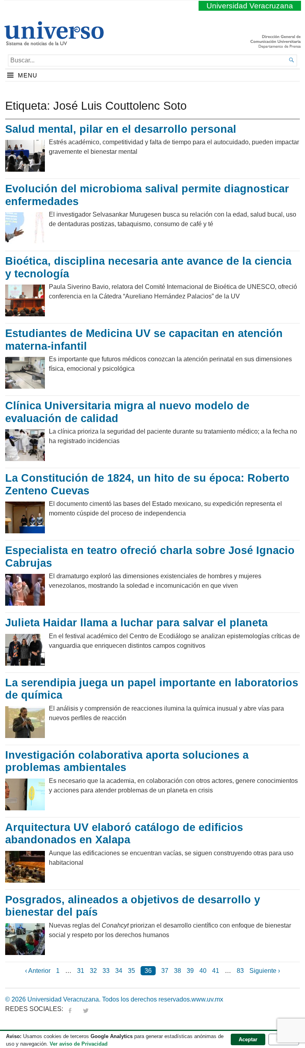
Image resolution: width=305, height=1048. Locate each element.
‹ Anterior (37, 970)
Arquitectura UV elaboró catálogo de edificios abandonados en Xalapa (124, 833)
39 (190, 970)
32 (93, 970)
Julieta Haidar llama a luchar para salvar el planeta (136, 623)
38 (177, 970)
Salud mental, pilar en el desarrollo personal (120, 129)
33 (106, 970)
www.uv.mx (207, 999)
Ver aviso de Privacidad (79, 1044)
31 (80, 970)
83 (240, 970)
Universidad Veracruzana (250, 6)
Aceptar (248, 1039)
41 (215, 970)
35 (131, 970)
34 (118, 970)
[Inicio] (54, 42)
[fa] (70, 1008)
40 (203, 970)
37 (164, 970)
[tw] (86, 1008)
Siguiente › (264, 970)
